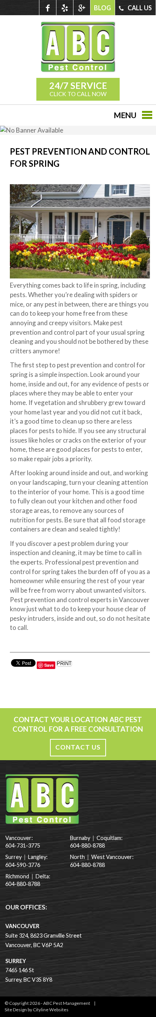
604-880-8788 (22, 884)
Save (49, 665)
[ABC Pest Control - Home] (78, 70)
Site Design (16, 1009)
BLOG (102, 7)
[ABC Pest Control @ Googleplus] (81, 7)
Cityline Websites (51, 1009)
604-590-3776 (22, 865)
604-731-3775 (22, 845)
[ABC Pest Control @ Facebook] (47, 7)
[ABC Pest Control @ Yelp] (64, 7)
